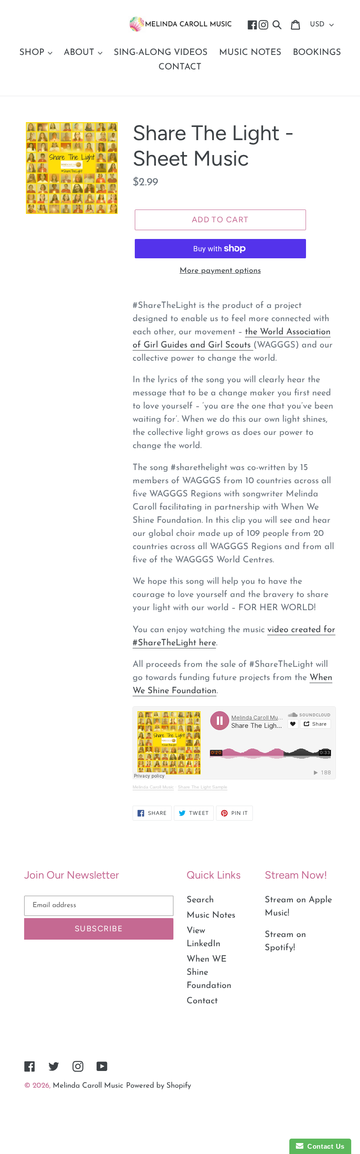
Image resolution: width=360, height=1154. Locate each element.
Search (200, 900)
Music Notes (211, 915)
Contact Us (324, 1146)
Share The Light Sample (202, 787)
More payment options (220, 271)
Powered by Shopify (158, 1085)
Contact (202, 1001)
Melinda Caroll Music (153, 787)
